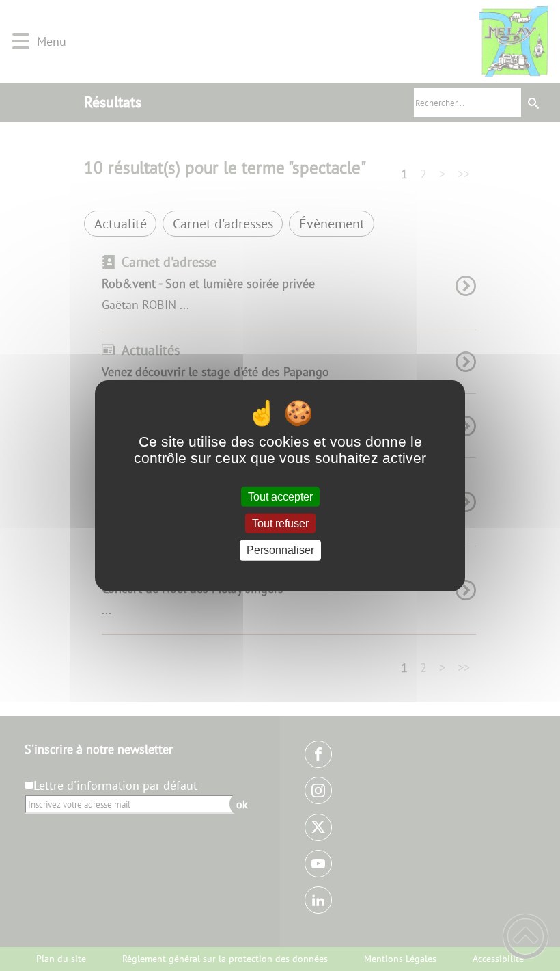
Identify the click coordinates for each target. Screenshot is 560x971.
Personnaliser (280, 550)
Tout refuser (280, 523)
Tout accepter (280, 497)
